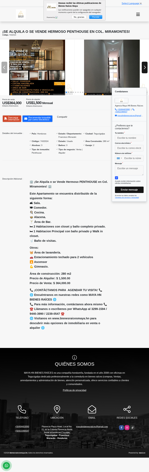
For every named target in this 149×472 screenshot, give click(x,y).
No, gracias (79, 17)
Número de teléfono (123, 153)
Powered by (51, 17)
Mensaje (119, 163)
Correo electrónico (123, 143)
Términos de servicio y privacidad (127, 197)
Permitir (95, 17)
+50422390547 (121, 112)
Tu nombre (120, 133)
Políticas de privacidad (74, 390)
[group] (37, 67)
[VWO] (58, 17)
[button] (66, 92)
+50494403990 (123, 109)
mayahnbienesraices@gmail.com (131, 115)
